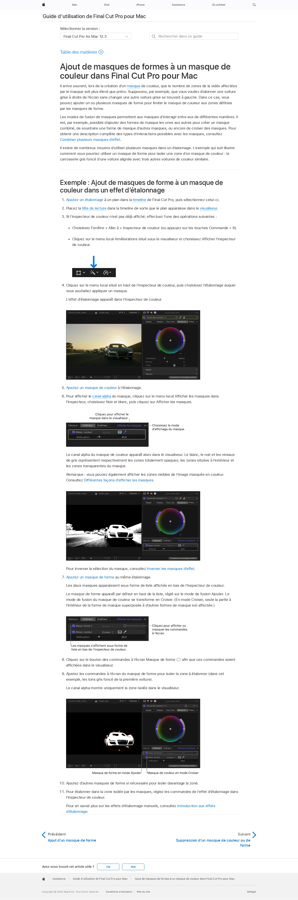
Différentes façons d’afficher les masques (118, 480)
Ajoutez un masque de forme (90, 577)
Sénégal (251, 891)
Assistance (59, 878)
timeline (139, 200)
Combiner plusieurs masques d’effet (90, 139)
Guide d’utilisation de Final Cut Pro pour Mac (94, 16)
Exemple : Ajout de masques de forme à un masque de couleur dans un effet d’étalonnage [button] (141, 186)
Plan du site (143, 891)
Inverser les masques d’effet (170, 568)
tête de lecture (94, 208)
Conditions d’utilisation (119, 891)
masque (133, 86)
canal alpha (101, 396)
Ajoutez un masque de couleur (91, 387)
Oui (108, 866)
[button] (254, 5)
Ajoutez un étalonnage (84, 200)
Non (133, 866)
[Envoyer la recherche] (154, 36)
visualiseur (208, 208)
